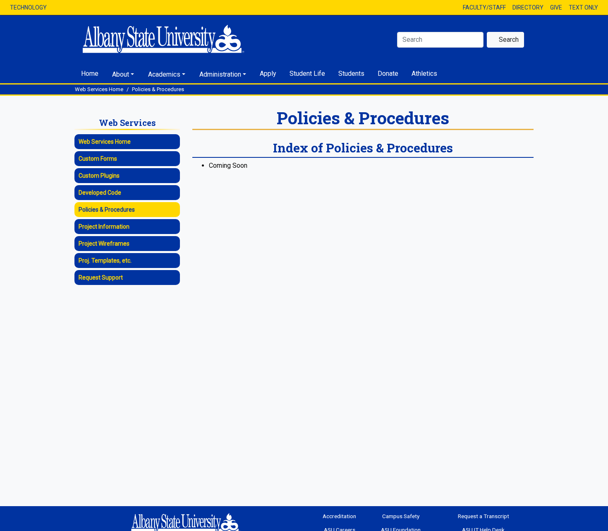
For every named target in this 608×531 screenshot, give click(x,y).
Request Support (101, 277)
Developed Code (100, 192)
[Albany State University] (187, 39)
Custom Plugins (99, 175)
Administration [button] (220, 74)
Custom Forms (98, 158)
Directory (527, 7)
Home (89, 73)
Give (556, 7)
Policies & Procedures (158, 89)
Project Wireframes (104, 243)
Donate (388, 73)
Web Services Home (99, 89)
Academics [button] (164, 74)
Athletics (424, 73)
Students (351, 73)
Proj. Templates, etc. (105, 260)
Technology (28, 7)
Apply (268, 73)
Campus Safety (400, 516)
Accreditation (339, 516)
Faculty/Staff (484, 7)
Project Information (104, 226)
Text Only (583, 7)
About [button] (120, 74)
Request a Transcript (483, 516)
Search (508, 39)
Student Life (307, 73)
